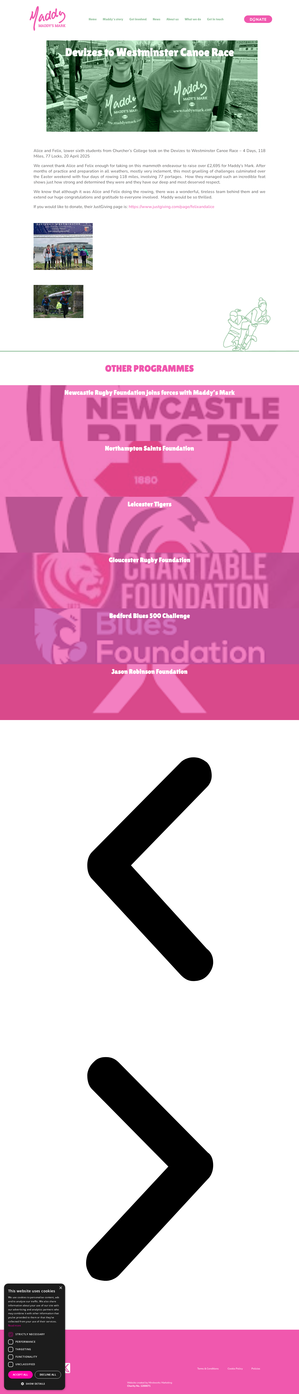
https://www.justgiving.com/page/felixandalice (171, 206)
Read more (14, 1325)
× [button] (60, 1287)
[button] (149, 870)
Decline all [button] (48, 1374)
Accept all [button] (20, 1374)
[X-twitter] (65, 1368)
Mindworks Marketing (160, 1382)
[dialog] (34, 1337)
